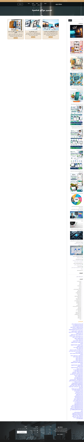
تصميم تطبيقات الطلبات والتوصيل (78, 361)
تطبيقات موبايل (80, 386)
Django (80, 282)
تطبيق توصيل (79, 307)
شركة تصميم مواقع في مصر (79, 403)
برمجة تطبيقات (72, 335)
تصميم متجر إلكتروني (78, 299)
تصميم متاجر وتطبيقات (80, 371)
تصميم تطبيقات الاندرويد (79, 357)
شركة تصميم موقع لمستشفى (78, 412)
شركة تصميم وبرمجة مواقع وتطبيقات (77, 414)
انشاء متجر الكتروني (80, 245)
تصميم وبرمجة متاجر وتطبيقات (78, 381)
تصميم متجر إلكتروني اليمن (77, 300)
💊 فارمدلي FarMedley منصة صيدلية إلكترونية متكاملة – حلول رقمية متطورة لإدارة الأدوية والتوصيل (77, 128)
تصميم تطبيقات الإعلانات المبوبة (78, 356)
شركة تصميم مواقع (79, 394)
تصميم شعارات (81, 367)
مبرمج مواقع (79, 317)
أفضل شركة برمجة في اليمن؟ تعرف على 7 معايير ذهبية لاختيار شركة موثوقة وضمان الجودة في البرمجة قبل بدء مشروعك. (77, 88)
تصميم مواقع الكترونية (80, 270)
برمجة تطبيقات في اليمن (78, 350)
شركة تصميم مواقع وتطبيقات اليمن (77, 405)
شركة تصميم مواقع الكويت (79, 397)
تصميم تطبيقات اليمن (78, 298)
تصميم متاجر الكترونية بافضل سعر (78, 369)
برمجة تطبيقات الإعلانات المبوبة (77, 337)
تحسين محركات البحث (72, 351)
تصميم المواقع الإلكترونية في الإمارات (78, 263)
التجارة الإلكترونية (72, 329)
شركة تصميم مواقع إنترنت (79, 395)
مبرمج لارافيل (79, 316)
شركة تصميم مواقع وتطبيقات (78, 404)
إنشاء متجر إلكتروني (79, 327)
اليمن (82, 333)
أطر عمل (80, 287)
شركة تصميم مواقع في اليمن (78, 400)
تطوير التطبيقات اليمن (78, 309)
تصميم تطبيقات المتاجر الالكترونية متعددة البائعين (77, 365)
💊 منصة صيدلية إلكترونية (79, 150)
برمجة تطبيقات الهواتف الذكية (78, 347)
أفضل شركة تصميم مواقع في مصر (78, 326)
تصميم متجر (74, 371)
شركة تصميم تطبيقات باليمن (79, 393)
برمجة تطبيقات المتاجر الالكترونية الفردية (77, 343)
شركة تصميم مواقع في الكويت (78, 399)
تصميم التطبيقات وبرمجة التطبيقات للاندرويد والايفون (76, 354)
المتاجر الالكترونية (79, 293)
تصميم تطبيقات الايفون (79, 359)
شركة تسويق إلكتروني (78, 313)
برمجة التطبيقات (78, 333)
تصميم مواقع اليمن (78, 303)
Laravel (80, 283)
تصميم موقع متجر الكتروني (73, 380)
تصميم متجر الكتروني (80, 373)
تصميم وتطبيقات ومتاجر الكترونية (77, 384)
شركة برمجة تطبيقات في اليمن (78, 390)
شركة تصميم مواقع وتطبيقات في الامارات (77, 406)
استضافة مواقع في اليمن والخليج (78, 328)
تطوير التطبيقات (79, 308)
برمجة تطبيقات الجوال (78, 338)
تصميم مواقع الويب (78, 301)
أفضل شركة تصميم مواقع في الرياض (77, 323)
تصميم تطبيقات (79, 297)
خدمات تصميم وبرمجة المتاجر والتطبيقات (77, 388)
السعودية (75, 332)
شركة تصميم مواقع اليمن (78, 314)
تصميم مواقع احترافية (79, 374)
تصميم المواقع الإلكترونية (78, 296)
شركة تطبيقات (81, 415)
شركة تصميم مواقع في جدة (79, 402)
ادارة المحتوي (79, 290)
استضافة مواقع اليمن (78, 292)
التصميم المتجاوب (80, 332)
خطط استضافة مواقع (78, 312)
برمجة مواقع (79, 295)
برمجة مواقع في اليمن (79, 351)
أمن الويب (80, 288)
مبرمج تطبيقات (79, 315)
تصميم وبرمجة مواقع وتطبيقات (77, 383)
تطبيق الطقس (76, 386)
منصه (80, 319)
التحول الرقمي (80, 331)
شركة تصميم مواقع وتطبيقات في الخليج (77, 407)
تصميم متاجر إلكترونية (74, 367)
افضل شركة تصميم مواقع (79, 329)
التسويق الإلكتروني (74, 331)
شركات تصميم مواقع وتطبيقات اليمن (77, 389)
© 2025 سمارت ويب (42, 440)
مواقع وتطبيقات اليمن (79, 418)
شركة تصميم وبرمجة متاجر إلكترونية (77, 413)
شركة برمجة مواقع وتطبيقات (79, 259)
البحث (82, 18)
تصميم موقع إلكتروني (79, 379)
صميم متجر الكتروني (75, 415)
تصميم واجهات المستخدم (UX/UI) (77, 306)
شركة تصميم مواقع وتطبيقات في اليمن (76, 410)
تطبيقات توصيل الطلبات (80, 266)
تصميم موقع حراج (80, 380)
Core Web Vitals (79, 281)
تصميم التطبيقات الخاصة (79, 352)
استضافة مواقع (79, 291)
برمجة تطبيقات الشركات (79, 339)
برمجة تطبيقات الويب (79, 348)
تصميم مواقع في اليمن (79, 376)
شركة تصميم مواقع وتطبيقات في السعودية (76, 408)
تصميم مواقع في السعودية (78, 375)
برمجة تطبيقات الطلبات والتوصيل (78, 341)
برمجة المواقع (73, 334)
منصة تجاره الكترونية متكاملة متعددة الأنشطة (77, 193)
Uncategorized (79, 285)
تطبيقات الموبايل (72, 385)
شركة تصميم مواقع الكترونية (78, 396)
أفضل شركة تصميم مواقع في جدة (78, 325)
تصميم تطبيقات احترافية (74, 355)
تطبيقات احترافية (77, 385)
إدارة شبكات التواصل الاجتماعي (77, 289)
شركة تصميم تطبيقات (79, 392)
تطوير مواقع (79, 311)
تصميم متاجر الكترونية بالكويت (78, 370)
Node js (80, 284)
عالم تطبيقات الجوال (80, 416)
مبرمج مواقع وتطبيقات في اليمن (78, 417)
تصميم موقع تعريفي (73, 379)
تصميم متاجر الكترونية (80, 368)
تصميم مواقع (74, 373)
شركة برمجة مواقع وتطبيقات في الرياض (78, 256)
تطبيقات (81, 385)
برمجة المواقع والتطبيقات (79, 335)
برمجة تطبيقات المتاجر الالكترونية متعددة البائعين (77, 345)
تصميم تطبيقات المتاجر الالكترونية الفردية (77, 363)
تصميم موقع (79, 304)
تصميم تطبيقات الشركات (79, 360)
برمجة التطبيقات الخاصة (79, 334)
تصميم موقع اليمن (78, 305)
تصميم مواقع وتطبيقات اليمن (78, 377)
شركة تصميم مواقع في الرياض (78, 398)
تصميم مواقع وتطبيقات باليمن (78, 378)
